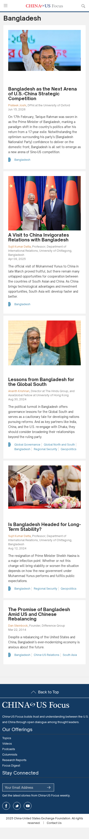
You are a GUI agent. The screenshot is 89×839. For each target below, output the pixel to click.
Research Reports (14, 760)
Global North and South (59, 444)
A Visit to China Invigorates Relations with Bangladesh (38, 237)
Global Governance (27, 444)
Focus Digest (11, 765)
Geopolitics (68, 449)
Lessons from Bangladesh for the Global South (41, 382)
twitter (17, 806)
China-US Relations (46, 655)
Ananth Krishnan (18, 391)
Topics (6, 738)
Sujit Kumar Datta (19, 246)
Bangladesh (22, 159)
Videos (7, 743)
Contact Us (54, 823)
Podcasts (8, 749)
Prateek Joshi (17, 105)
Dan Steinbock (18, 625)
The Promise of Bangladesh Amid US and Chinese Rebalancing (39, 614)
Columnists (9, 754)
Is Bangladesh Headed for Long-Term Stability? (44, 526)
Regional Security (45, 449)
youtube (27, 806)
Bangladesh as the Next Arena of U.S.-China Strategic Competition (42, 93)
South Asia (70, 655)
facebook (6, 806)
